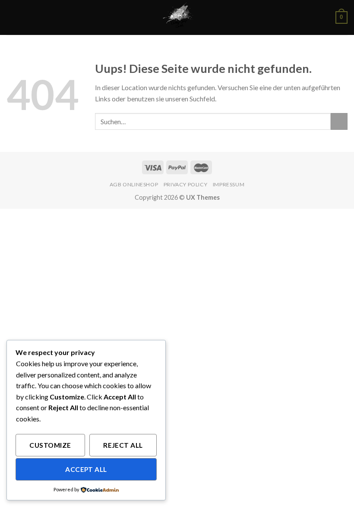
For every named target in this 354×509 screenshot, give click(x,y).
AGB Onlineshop (134, 184)
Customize (50, 445)
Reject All (123, 445)
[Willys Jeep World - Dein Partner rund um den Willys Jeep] (177, 17)
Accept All (86, 469)
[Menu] (11, 17)
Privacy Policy (186, 184)
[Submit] (339, 121)
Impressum (229, 184)
